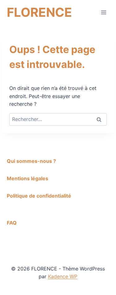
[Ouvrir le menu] (103, 12)
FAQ (12, 223)
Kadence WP (62, 276)
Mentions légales (27, 178)
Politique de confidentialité (39, 196)
